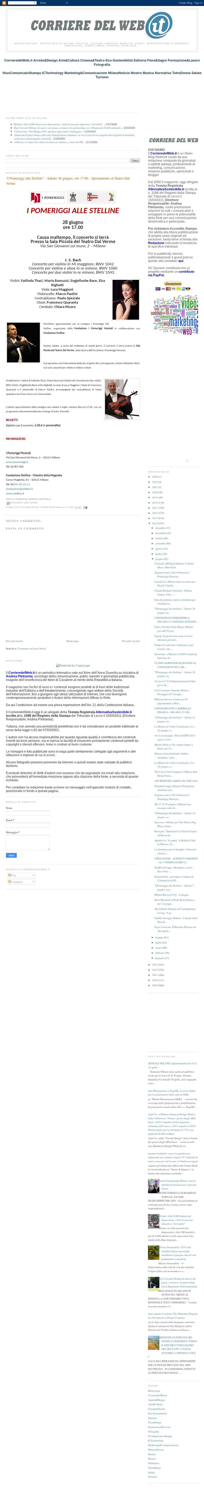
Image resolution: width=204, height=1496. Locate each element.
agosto (159, 548)
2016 (155, 513)
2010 (155, 980)
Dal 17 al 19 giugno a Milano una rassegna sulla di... (172, 806)
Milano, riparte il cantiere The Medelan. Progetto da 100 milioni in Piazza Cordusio (171, 1315)
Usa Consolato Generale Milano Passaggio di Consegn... (171, 692)
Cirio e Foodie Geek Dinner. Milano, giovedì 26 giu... (174, 629)
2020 (155, 492)
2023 (155, 482)
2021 (155, 487)
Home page (73, 641)
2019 (155, 497)
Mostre (152, 1454)
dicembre (160, 528)
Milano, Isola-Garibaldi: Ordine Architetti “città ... (171, 755)
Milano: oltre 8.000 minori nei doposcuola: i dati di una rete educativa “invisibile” (58, 124)
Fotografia (153, 1431)
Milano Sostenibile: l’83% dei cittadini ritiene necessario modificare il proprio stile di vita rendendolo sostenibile (177, 1253)
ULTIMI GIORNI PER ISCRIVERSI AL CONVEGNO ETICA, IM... (175, 665)
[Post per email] (85, 507)
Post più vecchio (131, 641)
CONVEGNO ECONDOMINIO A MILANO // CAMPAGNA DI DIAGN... (176, 620)
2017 (155, 508)
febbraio (160, 953)
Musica (152, 1458)
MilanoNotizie (156, 1449)
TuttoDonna (154, 1468)
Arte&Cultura (155, 1404)
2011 (155, 975)
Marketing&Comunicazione (163, 1445)
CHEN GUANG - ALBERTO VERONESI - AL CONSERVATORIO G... (176, 860)
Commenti (17, 882)
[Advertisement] (78, 84)
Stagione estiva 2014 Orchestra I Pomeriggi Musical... (171, 574)
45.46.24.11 (22, 484)
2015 (155, 518)
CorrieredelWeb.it (157, 1395)
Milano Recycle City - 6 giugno (171, 894)
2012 (155, 970)
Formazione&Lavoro (159, 1427)
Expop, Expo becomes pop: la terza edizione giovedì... (173, 638)
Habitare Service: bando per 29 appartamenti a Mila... (171, 701)
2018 (155, 502)
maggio (159, 937)
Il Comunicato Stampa (160, 1436)
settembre (160, 543)
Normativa (153, 1463)
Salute (151, 1472)
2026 (155, 476)
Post (13, 875)
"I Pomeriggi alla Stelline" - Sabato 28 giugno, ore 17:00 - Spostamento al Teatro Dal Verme (68, 181)
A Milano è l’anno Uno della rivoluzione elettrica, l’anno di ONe (49, 142)
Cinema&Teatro (156, 1409)
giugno (159, 559)
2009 (155, 985)
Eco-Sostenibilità (157, 1413)
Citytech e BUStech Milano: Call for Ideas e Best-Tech (174, 565)
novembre (161, 533)
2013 (155, 964)
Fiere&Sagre (154, 1422)
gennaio (160, 958)
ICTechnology (156, 1440)
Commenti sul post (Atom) (32, 648)
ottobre (159, 538)
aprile (158, 942)
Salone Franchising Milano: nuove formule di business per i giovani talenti (177, 1184)
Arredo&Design (156, 1400)
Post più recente (14, 641)
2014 (155, 523)
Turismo (152, 1476)
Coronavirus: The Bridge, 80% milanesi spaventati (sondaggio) (48, 131)
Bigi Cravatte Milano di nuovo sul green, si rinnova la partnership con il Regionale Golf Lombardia (67, 128)
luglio (159, 554)
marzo (159, 947)
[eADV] (187, 461)
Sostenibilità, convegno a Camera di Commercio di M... (173, 878)
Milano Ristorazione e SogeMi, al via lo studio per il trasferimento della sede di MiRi (170, 1093)
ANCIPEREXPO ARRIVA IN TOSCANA (176, 781)
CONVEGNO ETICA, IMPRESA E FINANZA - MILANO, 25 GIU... (172, 710)
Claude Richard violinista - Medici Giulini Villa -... (173, 592)
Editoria (152, 1418)
